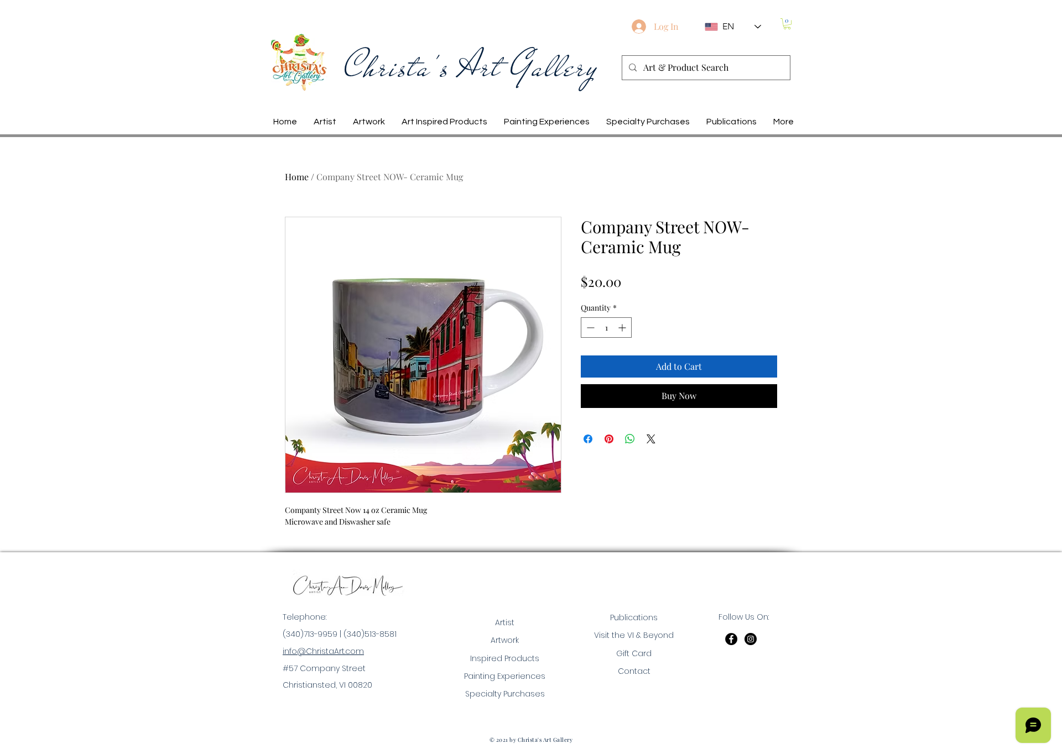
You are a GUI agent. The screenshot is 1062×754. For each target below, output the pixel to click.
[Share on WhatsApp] (630, 439)
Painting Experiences (504, 676)
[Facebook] (731, 639)
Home (297, 176)
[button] (787, 23)
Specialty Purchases (505, 693)
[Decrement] (589, 327)
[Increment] (623, 327)
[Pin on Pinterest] (609, 439)
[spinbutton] (606, 327)
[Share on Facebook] (588, 439)
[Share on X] (651, 439)
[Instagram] (751, 639)
